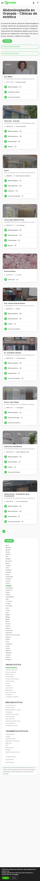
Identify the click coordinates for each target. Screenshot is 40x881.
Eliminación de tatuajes (12, 741)
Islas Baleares (10, 597)
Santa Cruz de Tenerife (13, 635)
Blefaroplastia (10, 676)
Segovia (8, 637)
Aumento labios (10, 707)
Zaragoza (9, 659)
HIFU (7, 745)
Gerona (8, 583)
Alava (7, 545)
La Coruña (9, 601)
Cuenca (8, 581)
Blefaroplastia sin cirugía (13, 710)
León (7, 608)
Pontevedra (9, 630)
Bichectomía (9, 674)
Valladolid (8, 653)
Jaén (7, 599)
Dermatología (10, 762)
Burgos (8, 563)
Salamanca (9, 632)
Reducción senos (11, 692)
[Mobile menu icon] (2, 3)
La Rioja (8, 603)
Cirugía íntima (10, 759)
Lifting (7, 683)
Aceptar (6, 878)
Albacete (8, 547)
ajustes (16, 874)
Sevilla (8, 639)
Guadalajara (9, 588)
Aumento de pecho (11, 670)
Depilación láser (10, 738)
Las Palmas (9, 606)
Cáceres (8, 565)
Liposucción (9, 688)
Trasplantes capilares (12, 697)
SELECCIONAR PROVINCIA (12, 46)
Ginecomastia (10, 681)
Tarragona (9, 644)
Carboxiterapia (10, 734)
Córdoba (8, 579)
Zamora (8, 657)
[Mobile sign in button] (33, 2)
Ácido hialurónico (11, 705)
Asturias (8, 554)
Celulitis (8, 736)
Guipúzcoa (9, 590)
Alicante (8, 550)
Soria (7, 641)
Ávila (7, 556)
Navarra (8, 623)
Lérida (7, 610)
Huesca (8, 594)
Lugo (7, 612)
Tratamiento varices (12, 725)
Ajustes (14, 878)
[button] (20, 47)
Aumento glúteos (11, 672)
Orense (8, 626)
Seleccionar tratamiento (11, 53)
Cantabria (8, 570)
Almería (8, 552)
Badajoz (8, 559)
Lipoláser (8, 685)
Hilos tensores (10, 719)
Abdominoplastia (11, 667)
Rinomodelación (10, 723)
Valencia (8, 650)
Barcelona (9, 561)
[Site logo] (10, 3)
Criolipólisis (9, 712)
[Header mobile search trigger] (38, 2)
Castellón (8, 572)
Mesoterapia (9, 747)
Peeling (8, 750)
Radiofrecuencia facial (12, 752)
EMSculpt (8, 743)
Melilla (7, 619)
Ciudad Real (9, 576)
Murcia (8, 621)
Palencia (8, 628)
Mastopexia (9, 690)
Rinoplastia (9, 694)
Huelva (8, 592)
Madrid (8, 615)
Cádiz (7, 568)
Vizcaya (8, 655)
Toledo (8, 648)
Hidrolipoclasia (10, 716)
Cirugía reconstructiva (12, 679)
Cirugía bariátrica (11, 757)
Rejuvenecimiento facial (13, 721)
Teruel (7, 646)
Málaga (8, 617)
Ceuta (7, 574)
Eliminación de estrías (12, 714)
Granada (8, 585)
